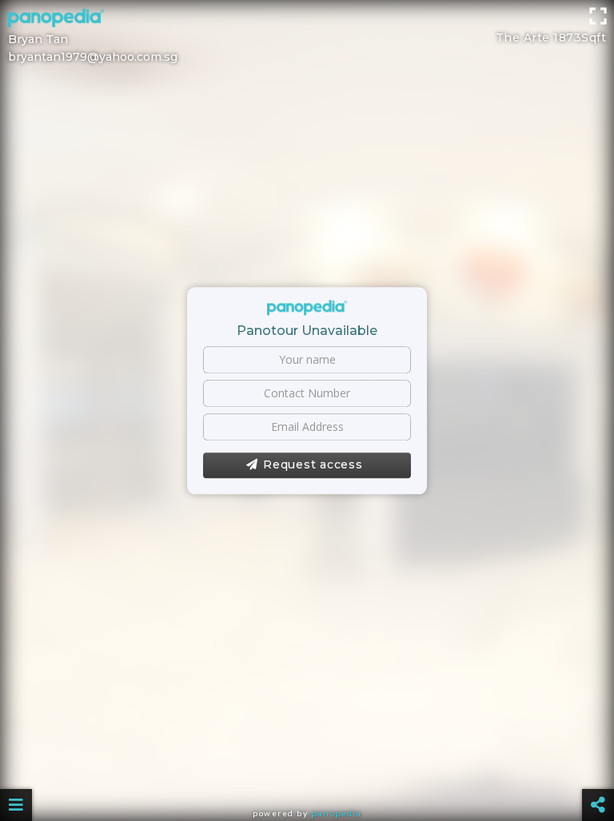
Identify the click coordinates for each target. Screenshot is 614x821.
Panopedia (336, 813)
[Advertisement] (307, 36)
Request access (313, 464)
